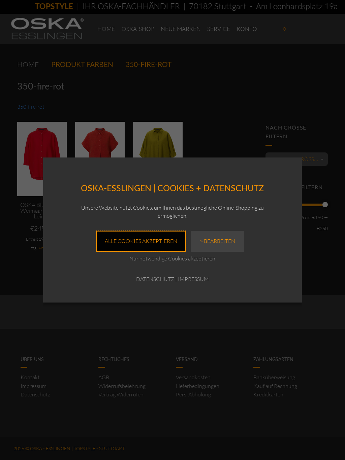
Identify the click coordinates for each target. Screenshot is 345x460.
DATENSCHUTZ (155, 279)
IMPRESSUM (193, 279)
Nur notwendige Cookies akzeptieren (172, 258)
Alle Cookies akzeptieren (141, 241)
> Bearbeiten (217, 241)
